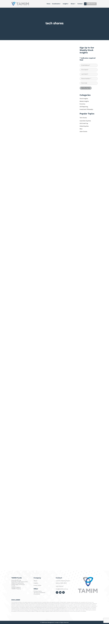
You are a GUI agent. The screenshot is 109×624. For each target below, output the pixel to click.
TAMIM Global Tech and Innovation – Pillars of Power (31, 417)
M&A (81, 129)
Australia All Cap (16, 580)
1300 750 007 (91, 3)
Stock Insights (84, 98)
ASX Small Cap (84, 123)
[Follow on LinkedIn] (60, 592)
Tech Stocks (83, 117)
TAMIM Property (16, 588)
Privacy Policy (38, 591)
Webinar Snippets (67, 372)
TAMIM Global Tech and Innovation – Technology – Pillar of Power (35, 547)
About (72, 3)
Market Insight (68, 112)
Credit (13, 586)
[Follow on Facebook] (57, 592)
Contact (79, 3)
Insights (65, 3)
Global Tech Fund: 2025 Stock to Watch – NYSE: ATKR (31, 352)
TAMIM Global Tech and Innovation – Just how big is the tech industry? (38, 482)
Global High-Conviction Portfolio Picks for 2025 (29, 287)
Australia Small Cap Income (19, 581)
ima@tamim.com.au (62, 589)
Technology (69, 47)
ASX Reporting (84, 106)
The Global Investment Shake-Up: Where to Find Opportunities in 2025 (37, 157)
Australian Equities (85, 121)
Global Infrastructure (17, 583)
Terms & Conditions (39, 592)
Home (48, 3)
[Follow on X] (63, 592)
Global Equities (84, 126)
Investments (56, 3)
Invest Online (37, 585)
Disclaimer (37, 594)
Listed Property (16, 587)
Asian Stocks (83, 131)
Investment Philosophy (86, 109)
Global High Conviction (18, 584)
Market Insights (84, 101)
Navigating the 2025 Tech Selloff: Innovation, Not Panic (32, 92)
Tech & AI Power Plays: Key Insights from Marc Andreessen (33, 222)
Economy (82, 104)
